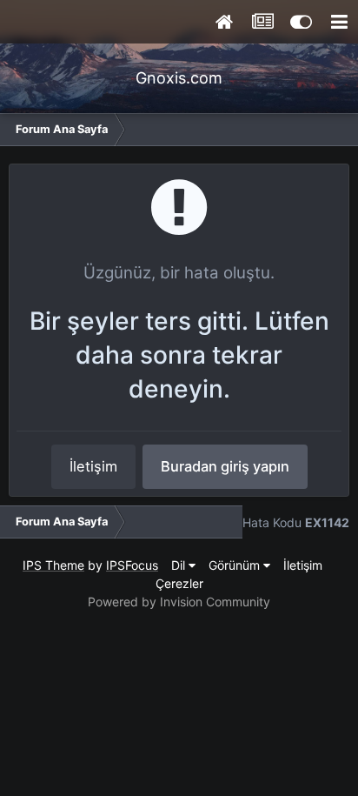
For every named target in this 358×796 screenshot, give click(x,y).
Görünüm (236, 565)
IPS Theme (53, 565)
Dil (180, 565)
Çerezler (179, 583)
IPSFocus (132, 565)
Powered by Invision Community (179, 601)
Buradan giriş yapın (225, 466)
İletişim (93, 466)
